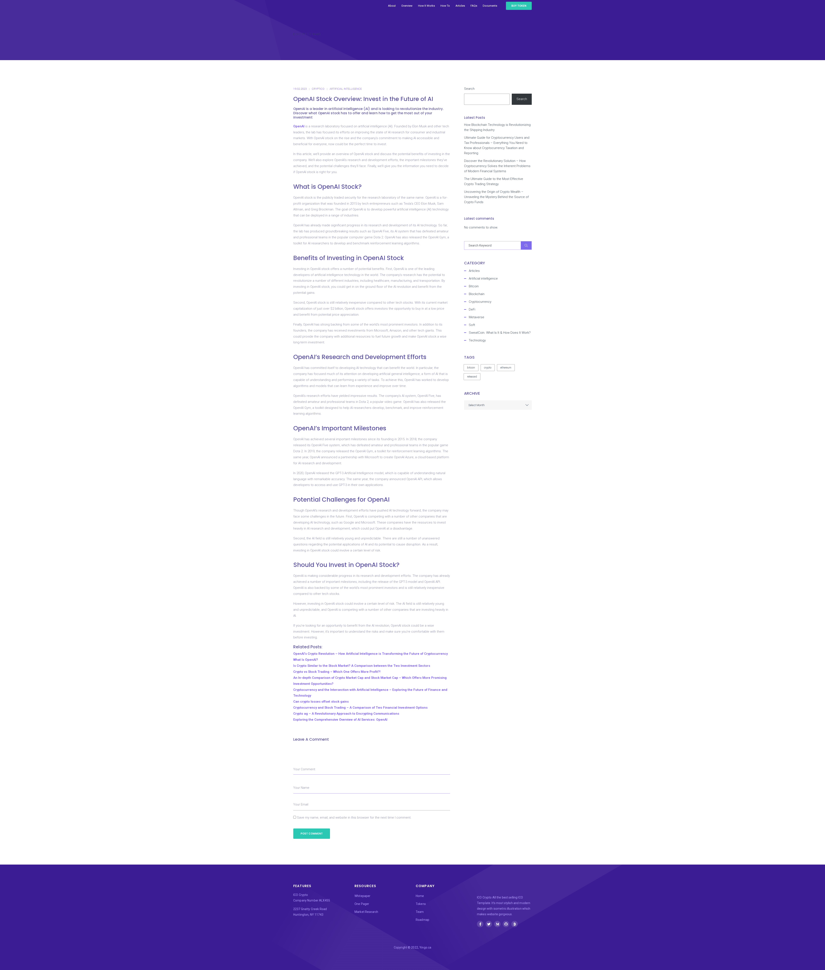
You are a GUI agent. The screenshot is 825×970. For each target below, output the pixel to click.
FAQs (474, 5)
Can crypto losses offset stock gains (321, 702)
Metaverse (476, 317)
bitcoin (471, 367)
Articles (460, 5)
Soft (472, 325)
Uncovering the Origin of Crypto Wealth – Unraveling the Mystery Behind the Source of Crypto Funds (496, 197)
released (472, 376)
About (392, 5)
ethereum (505, 367)
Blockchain (476, 294)
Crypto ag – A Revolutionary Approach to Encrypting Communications (346, 714)
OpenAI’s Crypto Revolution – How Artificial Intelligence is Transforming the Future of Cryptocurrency (370, 654)
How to (445, 5)
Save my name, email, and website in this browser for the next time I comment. (354, 817)
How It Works (426, 5)
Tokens (421, 904)
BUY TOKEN (518, 6)
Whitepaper (362, 896)
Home (420, 896)
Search (469, 89)
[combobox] (498, 405)
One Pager (361, 904)
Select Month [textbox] (476, 405)
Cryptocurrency (480, 302)
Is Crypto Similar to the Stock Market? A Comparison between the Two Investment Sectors (361, 666)
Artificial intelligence (346, 88)
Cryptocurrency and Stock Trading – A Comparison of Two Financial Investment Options (360, 708)
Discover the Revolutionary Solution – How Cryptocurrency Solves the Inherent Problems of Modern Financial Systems (497, 166)
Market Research (366, 912)
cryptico (318, 88)
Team (420, 912)
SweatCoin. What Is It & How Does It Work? (500, 333)
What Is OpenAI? (305, 660)
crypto (487, 367)
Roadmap (422, 919)
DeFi (472, 309)
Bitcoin (474, 286)
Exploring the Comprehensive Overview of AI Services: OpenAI (340, 720)
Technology (477, 340)
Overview (406, 5)
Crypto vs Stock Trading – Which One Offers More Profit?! (336, 672)
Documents (490, 5)
